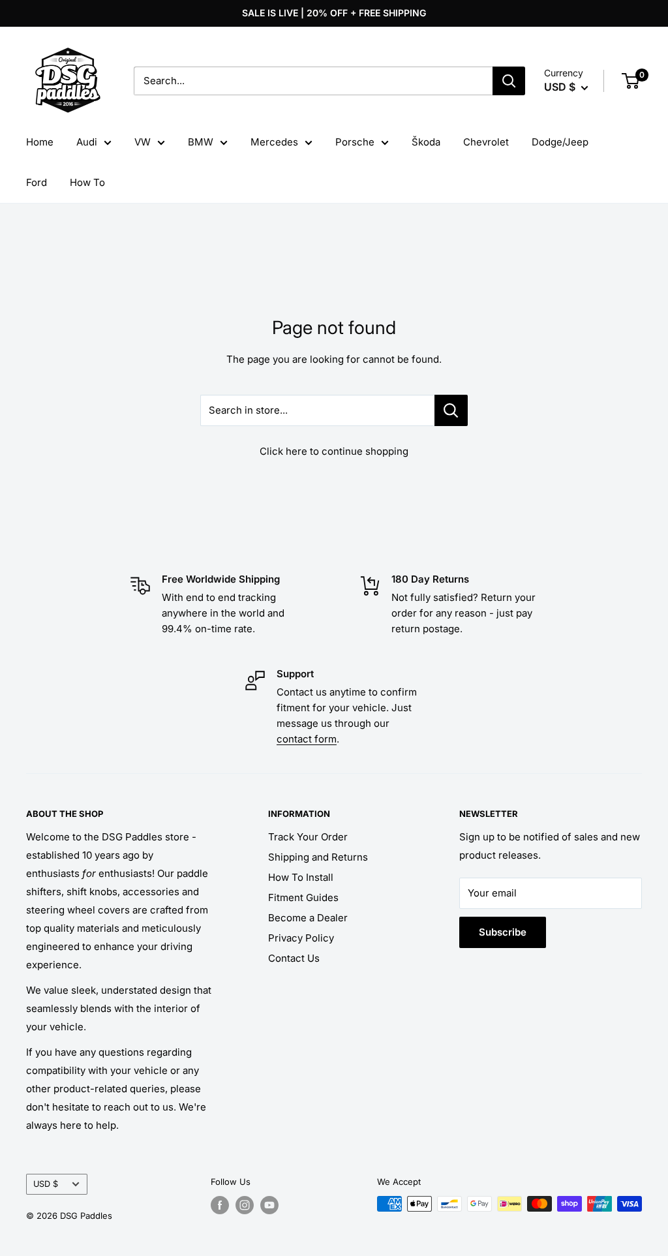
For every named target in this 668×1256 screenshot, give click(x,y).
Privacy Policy (301, 938)
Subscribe (502, 932)
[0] (631, 81)
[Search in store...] (451, 410)
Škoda (426, 142)
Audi (86, 142)
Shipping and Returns (318, 857)
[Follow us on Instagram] (244, 1205)
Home (39, 142)
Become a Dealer (308, 917)
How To (87, 182)
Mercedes (274, 142)
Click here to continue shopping (334, 451)
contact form (307, 739)
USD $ (45, 1184)
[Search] (509, 81)
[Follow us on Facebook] (220, 1205)
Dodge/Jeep (560, 142)
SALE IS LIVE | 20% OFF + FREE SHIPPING (334, 12)
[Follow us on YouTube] (269, 1205)
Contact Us (294, 958)
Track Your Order (308, 837)
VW (142, 142)
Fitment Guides (303, 897)
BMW (200, 142)
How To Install (300, 877)
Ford (36, 182)
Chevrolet (486, 142)
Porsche (354, 142)
